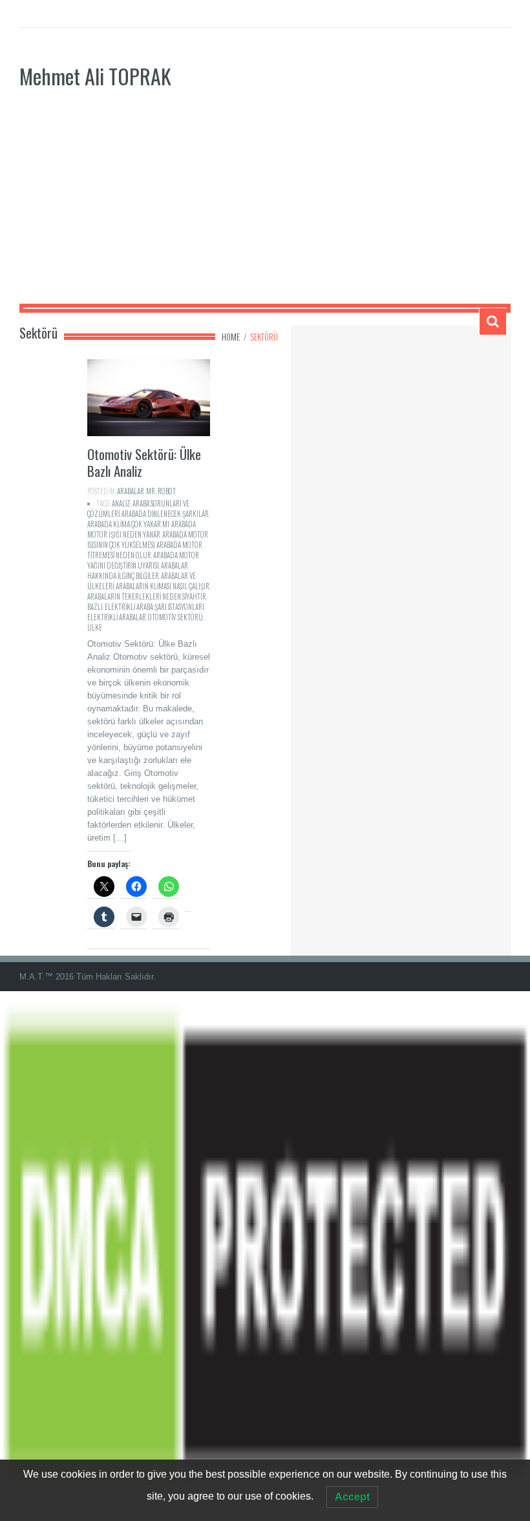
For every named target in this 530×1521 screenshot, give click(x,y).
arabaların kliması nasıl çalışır (162, 586)
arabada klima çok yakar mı (128, 524)
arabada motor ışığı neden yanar (141, 529)
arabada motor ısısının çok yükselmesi (147, 539)
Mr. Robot (161, 491)
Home (231, 336)
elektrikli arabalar (116, 617)
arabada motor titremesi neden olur (144, 550)
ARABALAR (130, 491)
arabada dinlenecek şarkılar (165, 514)
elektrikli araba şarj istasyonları (154, 607)
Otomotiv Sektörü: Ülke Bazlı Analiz (144, 462)
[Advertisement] (265, 206)
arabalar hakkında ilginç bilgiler (137, 570)
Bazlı (95, 607)
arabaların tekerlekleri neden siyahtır (146, 596)
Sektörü (190, 617)
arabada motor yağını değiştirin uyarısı (143, 560)
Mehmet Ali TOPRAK (95, 76)
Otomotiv (162, 617)
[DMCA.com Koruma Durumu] (265, 1256)
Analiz (121, 503)
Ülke (94, 627)
